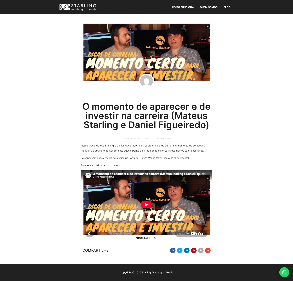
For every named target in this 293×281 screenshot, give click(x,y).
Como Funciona (183, 7)
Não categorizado (162, 138)
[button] (172, 250)
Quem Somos (208, 7)
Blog (227, 7)
